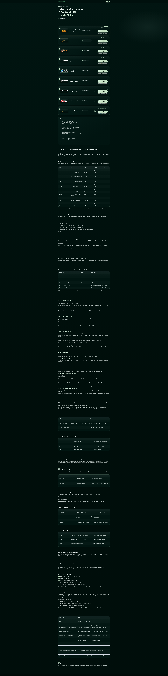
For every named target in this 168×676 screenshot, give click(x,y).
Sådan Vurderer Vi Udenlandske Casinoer (68, 126)
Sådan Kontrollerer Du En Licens (67, 139)
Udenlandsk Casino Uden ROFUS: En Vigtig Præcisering (71, 123)
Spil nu (102, 31)
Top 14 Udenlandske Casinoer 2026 (67, 121)
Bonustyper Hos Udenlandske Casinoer (68, 134)
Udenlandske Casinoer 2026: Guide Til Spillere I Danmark (70, 119)
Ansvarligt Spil (64, 140)
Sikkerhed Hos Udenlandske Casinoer (68, 128)
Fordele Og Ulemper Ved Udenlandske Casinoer (69, 129)
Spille (108, 1)
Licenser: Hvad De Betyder (66, 137)
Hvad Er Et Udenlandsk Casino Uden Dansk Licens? (70, 122)
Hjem (59, 6)
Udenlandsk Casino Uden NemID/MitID (68, 132)
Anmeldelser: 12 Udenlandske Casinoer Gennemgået (70, 127)
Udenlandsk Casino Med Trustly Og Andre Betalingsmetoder (72, 133)
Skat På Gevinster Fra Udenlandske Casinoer (69, 138)
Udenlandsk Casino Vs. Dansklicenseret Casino (69, 131)
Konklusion (63, 143)
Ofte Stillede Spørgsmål (65, 142)
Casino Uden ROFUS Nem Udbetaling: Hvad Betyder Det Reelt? (72, 124)
